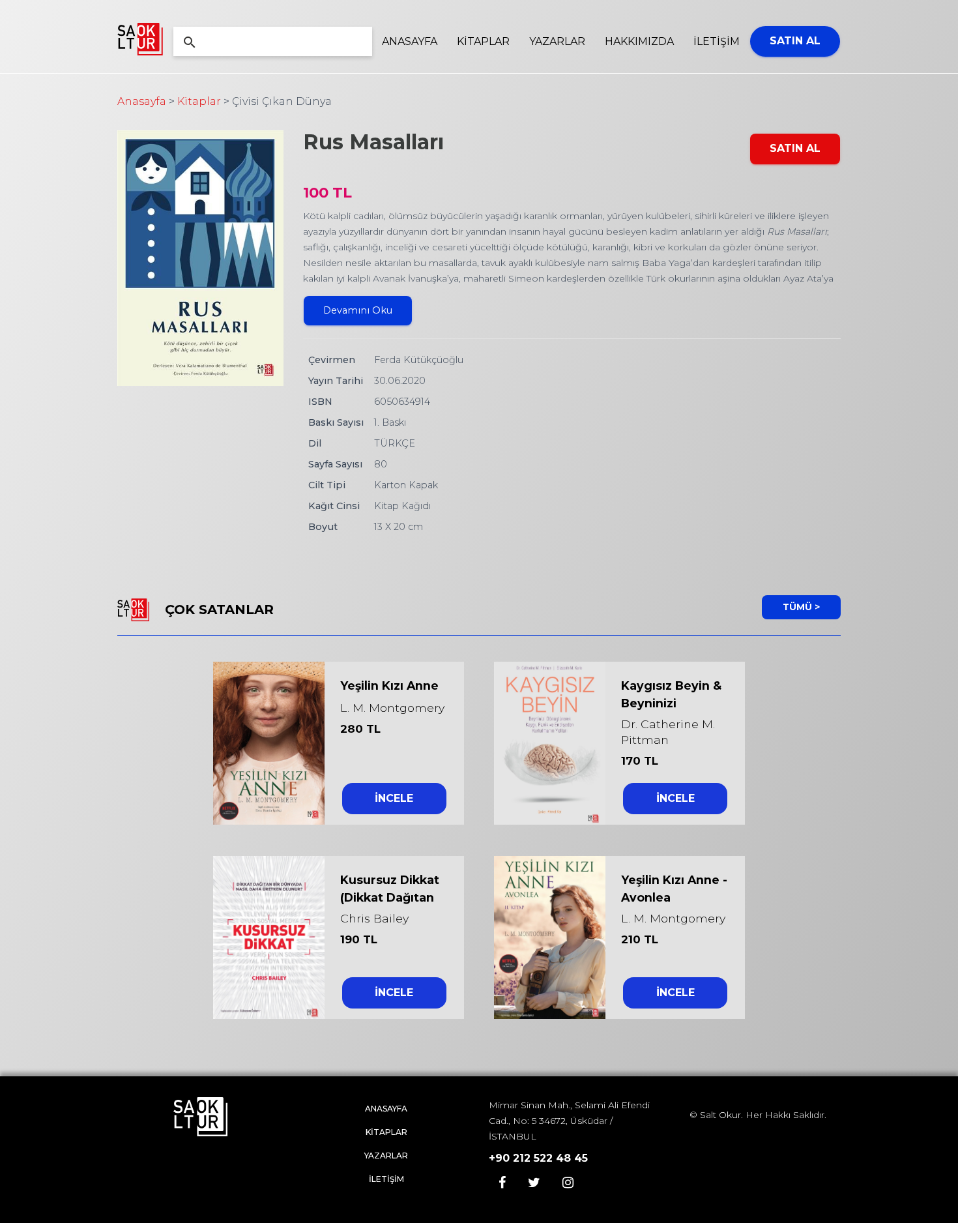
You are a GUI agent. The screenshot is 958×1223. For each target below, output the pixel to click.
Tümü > (801, 607)
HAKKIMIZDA (639, 41)
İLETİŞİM (716, 41)
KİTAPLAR (483, 41)
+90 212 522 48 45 (538, 1158)
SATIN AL (795, 41)
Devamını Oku (357, 310)
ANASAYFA (409, 41)
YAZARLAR (557, 41)
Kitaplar (199, 101)
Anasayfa (141, 101)
